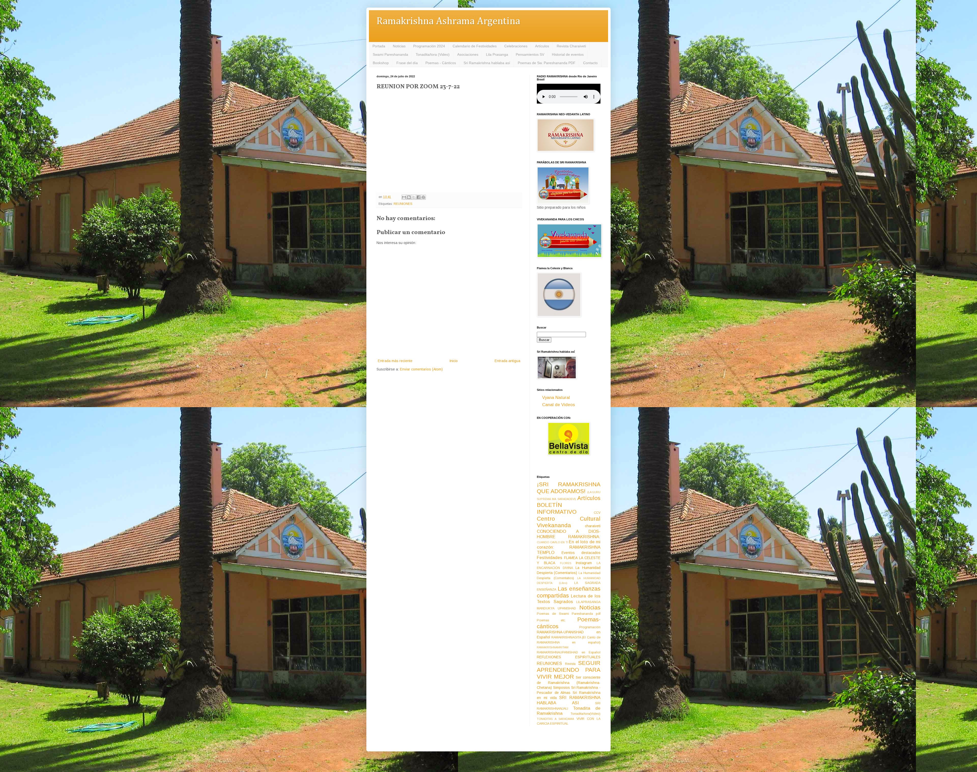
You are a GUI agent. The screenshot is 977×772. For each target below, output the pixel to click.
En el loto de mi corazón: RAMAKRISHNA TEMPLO (568, 547)
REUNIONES (403, 204)
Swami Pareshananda (390, 54)
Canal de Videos (558, 404)
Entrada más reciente (395, 361)
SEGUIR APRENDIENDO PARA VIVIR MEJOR (568, 670)
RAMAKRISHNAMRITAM (552, 647)
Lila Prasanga (497, 54)
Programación (589, 627)
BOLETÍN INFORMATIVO (557, 508)
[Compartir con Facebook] (418, 197)
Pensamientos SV (530, 54)
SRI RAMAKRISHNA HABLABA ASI (568, 700)
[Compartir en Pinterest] (423, 197)
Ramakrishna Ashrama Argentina (448, 21)
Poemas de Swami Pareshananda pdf (568, 614)
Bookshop (381, 63)
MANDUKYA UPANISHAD (556, 608)
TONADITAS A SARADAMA (555, 718)
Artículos (542, 46)
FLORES (565, 563)
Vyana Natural (556, 397)
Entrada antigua (507, 361)
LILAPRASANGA (588, 602)
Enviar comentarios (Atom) (421, 369)
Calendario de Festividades (475, 46)
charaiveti (592, 526)
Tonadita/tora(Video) (585, 714)
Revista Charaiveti (571, 46)
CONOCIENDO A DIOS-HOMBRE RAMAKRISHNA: (568, 534)
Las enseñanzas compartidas (568, 592)
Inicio (453, 361)
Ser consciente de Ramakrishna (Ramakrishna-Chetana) (568, 682)
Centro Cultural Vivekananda (568, 522)
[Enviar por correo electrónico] (404, 197)
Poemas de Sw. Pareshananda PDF (547, 63)
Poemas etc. (551, 620)
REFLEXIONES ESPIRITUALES (568, 657)
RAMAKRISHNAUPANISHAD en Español (568, 652)
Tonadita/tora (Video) (433, 54)
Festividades (549, 557)
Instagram (584, 563)
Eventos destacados (581, 553)
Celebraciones (515, 46)
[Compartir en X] (413, 197)
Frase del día (407, 63)
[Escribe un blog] (408, 197)
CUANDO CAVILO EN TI (552, 542)
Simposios (561, 687)
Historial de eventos (568, 54)
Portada (378, 46)
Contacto (590, 63)
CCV (597, 512)
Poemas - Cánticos (440, 63)
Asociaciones (467, 54)
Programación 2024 (429, 46)
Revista (570, 664)
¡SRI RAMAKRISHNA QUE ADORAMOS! (568, 487)
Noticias (399, 46)
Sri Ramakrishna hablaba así (487, 63)
